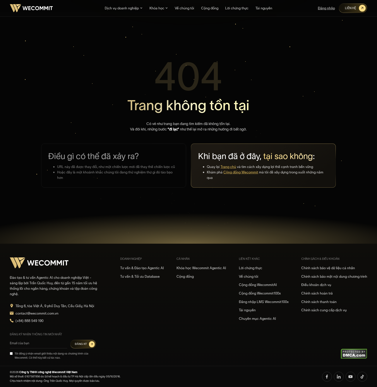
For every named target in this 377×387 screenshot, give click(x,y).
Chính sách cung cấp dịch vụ (324, 310)
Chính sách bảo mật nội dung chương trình (334, 276)
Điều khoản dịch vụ (316, 284)
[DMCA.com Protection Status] (354, 353)
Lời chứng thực (236, 8)
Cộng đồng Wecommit (240, 172)
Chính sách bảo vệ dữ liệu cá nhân (328, 267)
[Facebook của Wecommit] (327, 377)
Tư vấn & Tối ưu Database (140, 276)
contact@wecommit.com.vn (36, 313)
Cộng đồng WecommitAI (258, 284)
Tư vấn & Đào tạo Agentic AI (142, 267)
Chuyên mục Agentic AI (257, 318)
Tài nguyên (263, 8)
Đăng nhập (326, 8)
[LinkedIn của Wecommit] (339, 377)
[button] (123, 8)
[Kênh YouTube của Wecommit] (350, 377)
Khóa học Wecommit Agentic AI (201, 267)
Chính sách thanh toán (319, 301)
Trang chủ (228, 166)
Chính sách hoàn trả (317, 293)
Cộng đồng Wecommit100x (260, 293)
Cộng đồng (209, 8)
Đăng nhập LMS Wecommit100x (264, 301)
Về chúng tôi (184, 8)
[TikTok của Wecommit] (362, 377)
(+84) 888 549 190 (29, 320)
